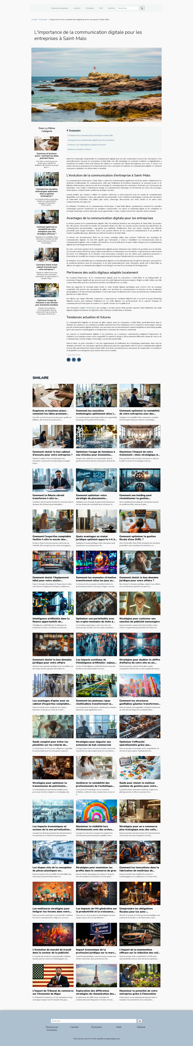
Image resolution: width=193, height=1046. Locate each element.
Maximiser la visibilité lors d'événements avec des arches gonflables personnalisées (94, 829)
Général (111, 8)
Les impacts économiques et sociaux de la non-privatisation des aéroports (51, 829)
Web (101, 8)
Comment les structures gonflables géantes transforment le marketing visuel (139, 703)
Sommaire (75, 130)
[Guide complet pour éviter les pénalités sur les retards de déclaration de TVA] (53, 726)
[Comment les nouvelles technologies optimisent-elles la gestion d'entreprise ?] (46, 179)
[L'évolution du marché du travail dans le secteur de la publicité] (53, 934)
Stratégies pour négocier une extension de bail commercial (93, 743)
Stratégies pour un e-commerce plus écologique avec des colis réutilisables (138, 829)
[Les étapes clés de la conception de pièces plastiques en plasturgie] (53, 852)
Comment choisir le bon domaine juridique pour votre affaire (52, 661)
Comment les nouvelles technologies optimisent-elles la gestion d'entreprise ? (46, 192)
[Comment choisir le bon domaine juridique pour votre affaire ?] (139, 562)
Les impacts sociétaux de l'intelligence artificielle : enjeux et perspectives (95, 662)
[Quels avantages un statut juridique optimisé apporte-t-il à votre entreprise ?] (96, 521)
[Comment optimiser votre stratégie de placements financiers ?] (96, 480)
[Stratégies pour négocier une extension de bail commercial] (96, 726)
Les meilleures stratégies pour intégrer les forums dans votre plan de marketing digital (51, 911)
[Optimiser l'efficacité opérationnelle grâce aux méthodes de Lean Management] (139, 726)
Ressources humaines (59, 8)
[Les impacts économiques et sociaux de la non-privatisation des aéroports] (53, 811)
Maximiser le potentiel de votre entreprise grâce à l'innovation (138, 992)
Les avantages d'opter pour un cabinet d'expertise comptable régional (51, 703)
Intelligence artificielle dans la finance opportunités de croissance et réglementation (51, 621)
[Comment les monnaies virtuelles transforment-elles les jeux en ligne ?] (96, 562)
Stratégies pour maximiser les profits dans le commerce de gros (96, 869)
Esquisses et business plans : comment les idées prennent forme (47, 155)
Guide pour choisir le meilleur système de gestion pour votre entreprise (137, 786)
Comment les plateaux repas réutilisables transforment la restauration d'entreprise (93, 703)
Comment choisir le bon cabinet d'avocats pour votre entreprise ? (46, 267)
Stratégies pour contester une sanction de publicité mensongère (139, 620)
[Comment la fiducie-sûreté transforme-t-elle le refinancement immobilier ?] (53, 480)
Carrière (77, 8)
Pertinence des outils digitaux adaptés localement (87, 145)
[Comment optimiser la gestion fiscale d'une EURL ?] (139, 521)
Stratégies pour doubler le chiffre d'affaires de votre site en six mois (139, 662)
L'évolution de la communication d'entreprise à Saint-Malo (90, 135)
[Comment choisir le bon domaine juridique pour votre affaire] (53, 644)
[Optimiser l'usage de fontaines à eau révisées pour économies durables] (46, 290)
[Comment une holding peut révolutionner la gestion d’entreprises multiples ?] (139, 480)
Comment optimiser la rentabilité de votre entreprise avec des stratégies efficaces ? (47, 230)
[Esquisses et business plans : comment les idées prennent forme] (46, 143)
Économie (90, 8)
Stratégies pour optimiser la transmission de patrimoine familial (50, 786)
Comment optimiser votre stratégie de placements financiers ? (91, 498)
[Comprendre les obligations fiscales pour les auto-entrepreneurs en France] (139, 893)
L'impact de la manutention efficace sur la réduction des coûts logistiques (139, 952)
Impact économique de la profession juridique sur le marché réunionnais (96, 952)
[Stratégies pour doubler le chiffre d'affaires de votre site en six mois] (139, 644)
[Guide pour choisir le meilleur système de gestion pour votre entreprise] (139, 768)
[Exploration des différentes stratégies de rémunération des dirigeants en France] (96, 975)
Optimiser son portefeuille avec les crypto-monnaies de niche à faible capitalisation (95, 621)
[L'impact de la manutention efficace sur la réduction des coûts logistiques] (139, 934)
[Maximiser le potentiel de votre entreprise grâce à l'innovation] (139, 975)
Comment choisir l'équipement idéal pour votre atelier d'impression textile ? (51, 580)
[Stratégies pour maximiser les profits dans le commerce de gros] (96, 852)
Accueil (34, 19)
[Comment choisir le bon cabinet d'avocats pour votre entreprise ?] (46, 255)
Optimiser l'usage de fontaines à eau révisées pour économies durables (46, 302)
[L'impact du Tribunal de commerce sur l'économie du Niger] (53, 975)
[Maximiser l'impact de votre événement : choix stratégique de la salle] (139, 436)
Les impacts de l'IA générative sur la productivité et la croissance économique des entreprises (96, 911)
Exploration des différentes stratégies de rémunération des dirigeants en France (95, 993)
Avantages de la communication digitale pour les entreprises (91, 140)
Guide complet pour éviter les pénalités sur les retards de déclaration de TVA (50, 744)
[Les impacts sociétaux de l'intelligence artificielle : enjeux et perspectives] (96, 644)
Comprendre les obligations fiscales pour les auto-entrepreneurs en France (136, 911)
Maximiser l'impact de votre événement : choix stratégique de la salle (139, 454)
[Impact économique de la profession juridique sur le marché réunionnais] (96, 934)
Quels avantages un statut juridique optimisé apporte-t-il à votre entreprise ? (95, 539)
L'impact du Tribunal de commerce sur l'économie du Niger (53, 992)
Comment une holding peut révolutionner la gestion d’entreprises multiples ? (135, 498)
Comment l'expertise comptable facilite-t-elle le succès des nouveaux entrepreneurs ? (52, 539)
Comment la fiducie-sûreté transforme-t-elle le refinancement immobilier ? (49, 498)
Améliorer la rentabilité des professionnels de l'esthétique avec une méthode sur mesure (94, 786)
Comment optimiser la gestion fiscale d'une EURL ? (137, 538)
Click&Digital (90, 308)
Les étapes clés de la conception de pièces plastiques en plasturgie (52, 870)
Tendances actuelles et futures (79, 149)
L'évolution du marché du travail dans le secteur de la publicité (52, 951)
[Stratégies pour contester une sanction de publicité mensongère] (139, 603)
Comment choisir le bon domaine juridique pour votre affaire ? (138, 579)
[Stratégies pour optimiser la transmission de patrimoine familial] (53, 768)
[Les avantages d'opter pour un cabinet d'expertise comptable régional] (53, 685)
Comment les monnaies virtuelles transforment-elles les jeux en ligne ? (96, 580)
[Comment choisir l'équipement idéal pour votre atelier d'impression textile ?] (53, 562)
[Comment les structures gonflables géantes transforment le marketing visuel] (139, 685)
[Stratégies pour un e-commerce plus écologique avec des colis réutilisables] (139, 811)
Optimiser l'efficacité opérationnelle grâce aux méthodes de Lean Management (138, 744)
